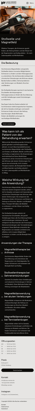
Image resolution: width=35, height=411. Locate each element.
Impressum (4, 408)
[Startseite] (8, 3)
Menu (32, 3)
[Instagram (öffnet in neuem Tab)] (27, 3)
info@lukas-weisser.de (7, 380)
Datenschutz (5, 406)
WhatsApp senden (6, 385)
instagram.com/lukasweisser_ (10, 394)
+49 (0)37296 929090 (8, 383)
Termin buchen (17, 370)
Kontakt (3, 404)
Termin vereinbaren (8, 124)
